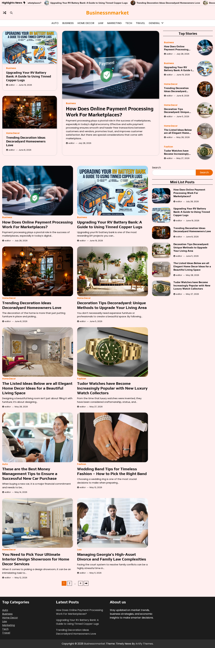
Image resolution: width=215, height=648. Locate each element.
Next (86, 583)
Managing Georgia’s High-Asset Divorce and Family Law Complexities (112, 556)
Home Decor (85, 23)
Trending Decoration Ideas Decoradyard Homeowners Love (142, 3)
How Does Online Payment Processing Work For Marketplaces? (109, 111)
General (154, 23)
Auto (55, 23)
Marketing (114, 23)
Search (156, 167)
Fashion (168, 146)
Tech (128, 23)
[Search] (11, 12)
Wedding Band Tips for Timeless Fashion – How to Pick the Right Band (112, 471)
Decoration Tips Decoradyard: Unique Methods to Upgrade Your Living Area (176, 111)
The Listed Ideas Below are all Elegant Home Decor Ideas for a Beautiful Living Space (178, 131)
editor (71, 143)
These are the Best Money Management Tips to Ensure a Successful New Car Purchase (29, 474)
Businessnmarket (107, 12)
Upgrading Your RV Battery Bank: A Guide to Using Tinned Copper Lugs (62, 3)
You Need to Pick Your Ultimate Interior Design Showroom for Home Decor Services (35, 559)
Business (68, 23)
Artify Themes (144, 643)
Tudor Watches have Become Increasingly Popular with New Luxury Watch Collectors (179, 152)
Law (100, 23)
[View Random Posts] (4, 12)
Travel (140, 23)
